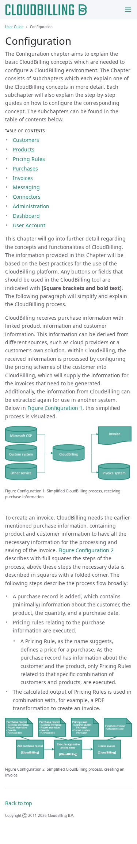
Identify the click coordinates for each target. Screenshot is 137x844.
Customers (26, 139)
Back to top (18, 803)
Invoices (23, 178)
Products (23, 149)
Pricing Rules (29, 158)
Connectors (27, 196)
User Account (29, 225)
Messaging (26, 187)
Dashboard (26, 215)
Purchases (25, 168)
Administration (31, 206)
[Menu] (128, 9)
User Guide (14, 27)
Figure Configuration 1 (55, 407)
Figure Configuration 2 (86, 550)
